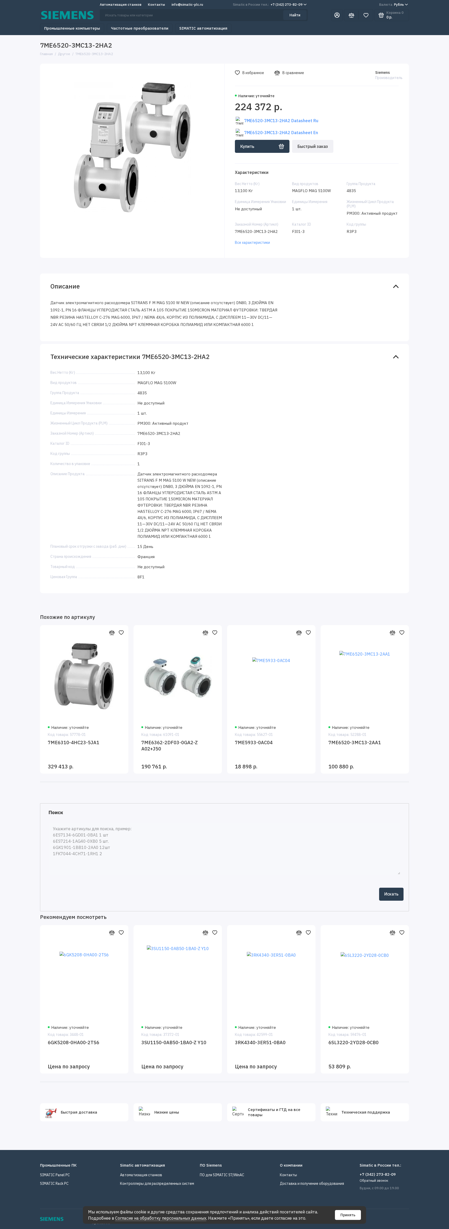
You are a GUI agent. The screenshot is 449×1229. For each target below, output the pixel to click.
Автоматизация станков (120, 4)
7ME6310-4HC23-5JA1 (73, 743)
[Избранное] (366, 15)
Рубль (391, 4)
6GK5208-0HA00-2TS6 (73, 1042)
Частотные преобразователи (139, 28)
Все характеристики (252, 242)
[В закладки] (121, 632)
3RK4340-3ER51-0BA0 (260, 1042)
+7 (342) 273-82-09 (267, 4)
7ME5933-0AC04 (254, 743)
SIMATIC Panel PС (55, 1175)
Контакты (156, 4)
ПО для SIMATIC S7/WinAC (222, 1175)
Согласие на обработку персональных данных (160, 1218)
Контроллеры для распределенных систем (157, 1183)
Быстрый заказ (313, 146)
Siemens (382, 72)
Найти (294, 15)
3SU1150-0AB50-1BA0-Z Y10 (173, 1042)
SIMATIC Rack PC (54, 1183)
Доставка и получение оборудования (312, 1183)
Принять (347, 1215)
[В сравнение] (111, 632)
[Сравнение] (351, 15)
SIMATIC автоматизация (203, 28)
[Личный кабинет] (337, 15)
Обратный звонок (374, 1180)
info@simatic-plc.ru (187, 4)
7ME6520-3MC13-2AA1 (354, 743)
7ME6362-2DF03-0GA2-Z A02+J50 (169, 746)
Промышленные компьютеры (72, 28)
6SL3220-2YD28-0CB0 (353, 1042)
